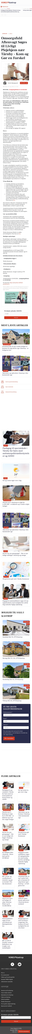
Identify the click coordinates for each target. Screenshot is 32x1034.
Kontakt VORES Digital (7, 979)
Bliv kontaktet (9, 738)
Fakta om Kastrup (5, 997)
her (14, 200)
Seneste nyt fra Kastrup (7, 990)
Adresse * (5, 724)
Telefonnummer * (7, 712)
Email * (5, 718)
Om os (2, 973)
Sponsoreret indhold (6, 1006)
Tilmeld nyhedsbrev (24, 1031)
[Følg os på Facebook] (12, 964)
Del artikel (23, 83)
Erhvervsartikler (5, 999)
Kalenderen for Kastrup (7, 995)
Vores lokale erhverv (6, 992)
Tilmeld (16, 317)
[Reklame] (16, 297)
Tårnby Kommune (5, 1001)
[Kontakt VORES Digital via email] (19, 964)
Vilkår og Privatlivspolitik (7, 977)
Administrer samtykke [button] (7, 981)
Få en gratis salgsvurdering (8, 1004)
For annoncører (5, 975)
